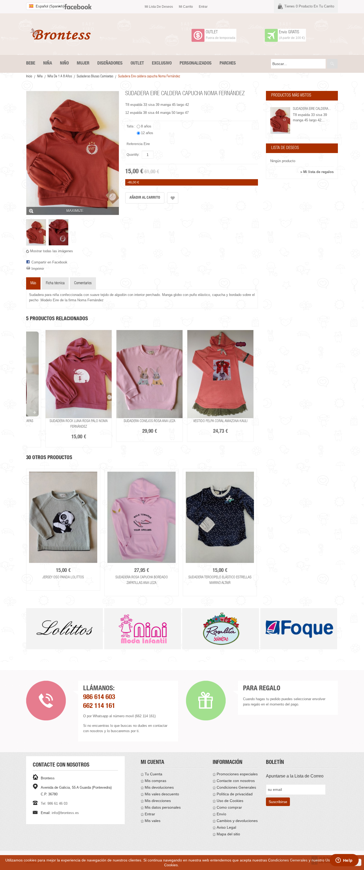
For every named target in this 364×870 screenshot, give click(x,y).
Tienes (309, 6)
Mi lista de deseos (159, 7)
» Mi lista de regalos (317, 172)
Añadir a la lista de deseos (172, 198)
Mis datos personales (163, 807)
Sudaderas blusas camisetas (95, 76)
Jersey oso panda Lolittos (63, 577)
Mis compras (155, 781)
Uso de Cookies (230, 801)
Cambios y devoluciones (237, 821)
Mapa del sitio (228, 834)
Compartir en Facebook (49, 262)
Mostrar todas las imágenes (51, 251)
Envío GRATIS (289, 32)
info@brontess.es (65, 813)
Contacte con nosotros (236, 781)
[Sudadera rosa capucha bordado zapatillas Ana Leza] (141, 517)
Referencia (135, 144)
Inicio (29, 76)
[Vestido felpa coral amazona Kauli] (220, 374)
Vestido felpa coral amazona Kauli (220, 421)
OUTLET (212, 32)
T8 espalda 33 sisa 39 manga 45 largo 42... (310, 117)
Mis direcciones (158, 801)
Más (33, 283)
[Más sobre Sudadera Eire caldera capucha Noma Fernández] (280, 120)
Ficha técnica (55, 283)
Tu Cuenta (153, 774)
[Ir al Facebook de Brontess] (78, 4)
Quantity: (133, 155)
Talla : (131, 126)
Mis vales (152, 821)
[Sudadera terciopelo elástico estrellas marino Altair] (220, 517)
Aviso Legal (226, 827)
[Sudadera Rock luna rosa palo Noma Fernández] (79, 374)
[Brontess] (62, 33)
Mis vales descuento (162, 794)
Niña (40, 76)
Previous (25, 529)
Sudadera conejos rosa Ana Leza (149, 421)
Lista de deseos (285, 148)
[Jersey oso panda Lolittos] (63, 517)
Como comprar (229, 807)
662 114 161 (99, 706)
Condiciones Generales (236, 787)
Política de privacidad (235, 794)
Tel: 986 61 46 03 (54, 803)
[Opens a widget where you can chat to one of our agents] (344, 860)
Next (259, 529)
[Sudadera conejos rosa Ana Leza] (149, 374)
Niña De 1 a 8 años (59, 76)
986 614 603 (99, 697)
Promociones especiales (237, 774)
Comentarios (83, 283)
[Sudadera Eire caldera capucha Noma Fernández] (36, 232)
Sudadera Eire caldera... (312, 109)
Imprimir (37, 269)
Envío (221, 814)
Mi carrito (186, 7)
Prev (26, 635)
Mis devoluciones (159, 787)
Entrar (203, 7)
